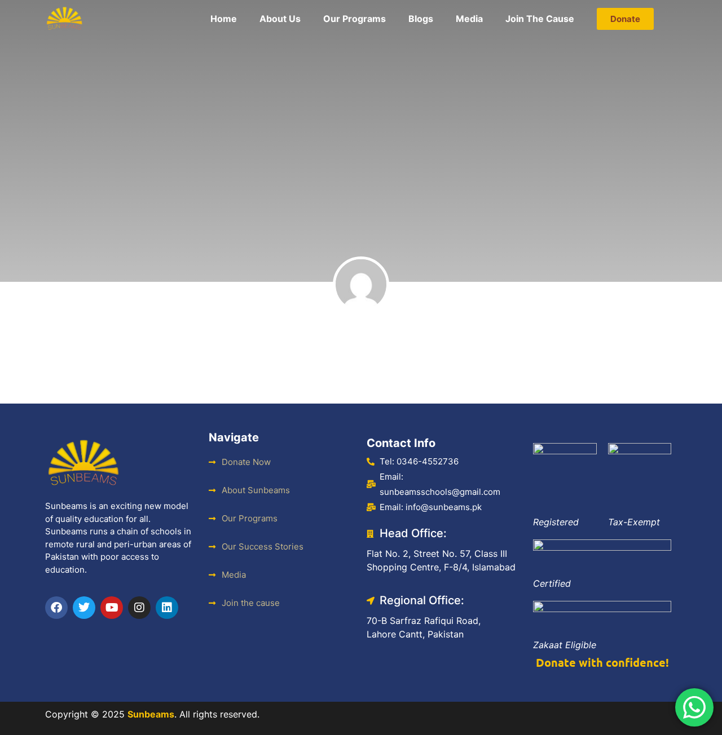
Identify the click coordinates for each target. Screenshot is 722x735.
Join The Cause (539, 18)
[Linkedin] (167, 607)
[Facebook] (56, 607)
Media (469, 18)
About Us (280, 18)
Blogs (420, 18)
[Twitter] (84, 607)
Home (223, 18)
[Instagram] (139, 607)
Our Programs (354, 18)
